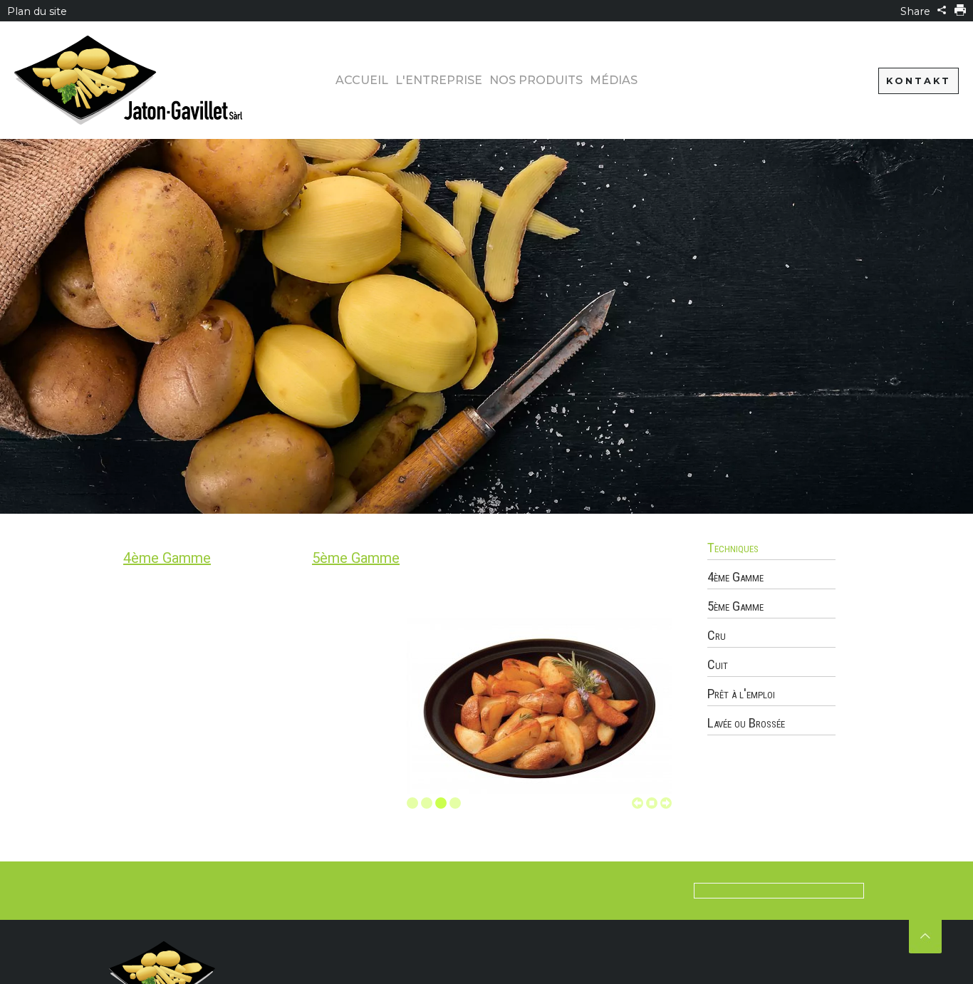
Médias (614, 80)
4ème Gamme (167, 557)
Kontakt (918, 81)
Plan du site (37, 11)
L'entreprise (438, 80)
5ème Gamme (356, 557)
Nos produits (536, 80)
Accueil (361, 80)
